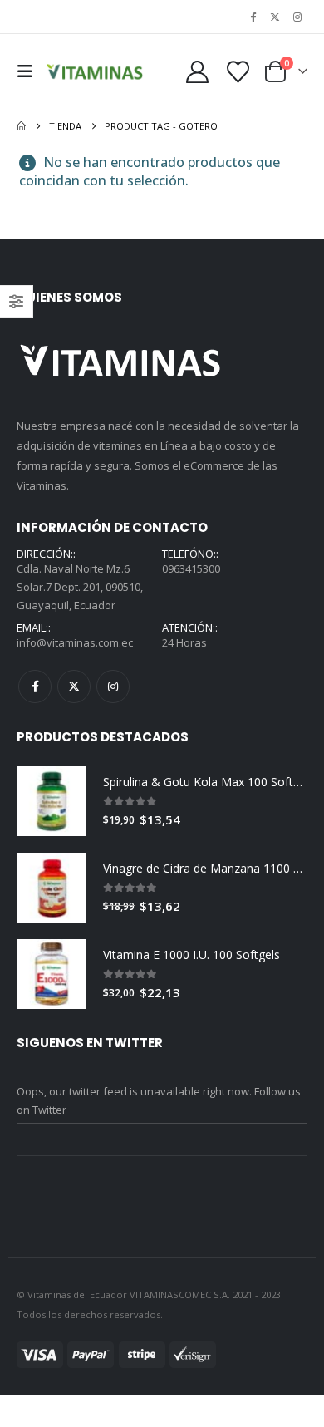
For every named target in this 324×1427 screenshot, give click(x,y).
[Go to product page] (51, 801)
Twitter (74, 686)
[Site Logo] (95, 71)
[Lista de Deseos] (238, 72)
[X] (275, 17)
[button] (29, 71)
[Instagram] (297, 17)
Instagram (113, 686)
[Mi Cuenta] (197, 72)
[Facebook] (253, 17)
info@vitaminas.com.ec (75, 642)
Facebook (35, 686)
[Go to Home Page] (21, 126)
